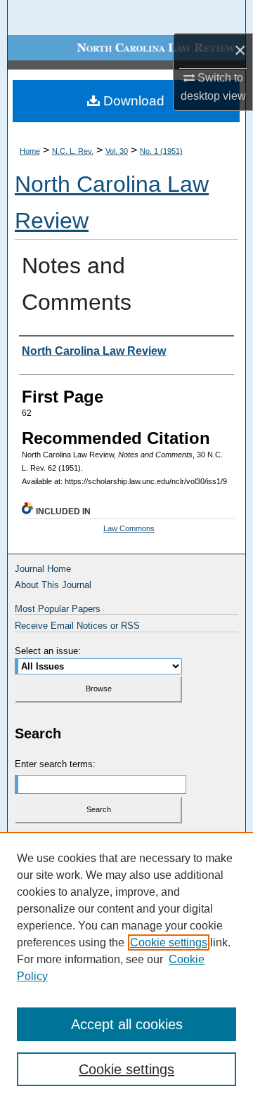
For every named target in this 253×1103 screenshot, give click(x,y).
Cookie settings (168, 942)
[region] (126, 967)
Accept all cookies (127, 1024)
